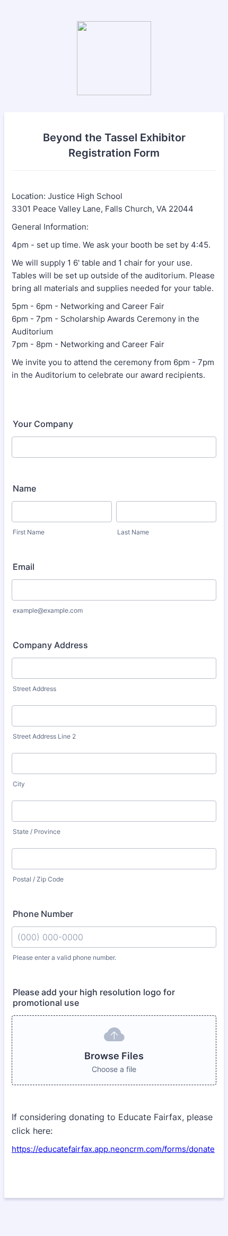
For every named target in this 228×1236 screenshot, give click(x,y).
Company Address (50, 645)
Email (23, 566)
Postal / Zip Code (38, 879)
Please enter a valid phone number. (64, 957)
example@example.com (48, 610)
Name (24, 488)
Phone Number (43, 913)
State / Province (36, 831)
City (19, 784)
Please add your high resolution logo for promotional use (94, 997)
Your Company (43, 424)
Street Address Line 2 (44, 736)
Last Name (133, 532)
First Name (29, 532)
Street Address (34, 689)
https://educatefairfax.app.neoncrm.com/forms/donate (113, 1149)
